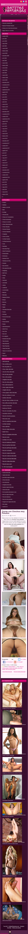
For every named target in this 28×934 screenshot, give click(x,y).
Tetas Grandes (5, 341)
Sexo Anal (4, 331)
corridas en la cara (7, 439)
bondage (4, 212)
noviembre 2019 (5, 84)
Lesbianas (4, 287)
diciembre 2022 (5, 55)
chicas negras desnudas (7, 387)
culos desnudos (5, 482)
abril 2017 (4, 160)
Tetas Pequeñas (5, 346)
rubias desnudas (6, 489)
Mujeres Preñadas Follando (8, 25)
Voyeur (3, 353)
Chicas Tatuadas (6, 226)
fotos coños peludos (7, 377)
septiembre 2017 (6, 148)
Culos (3, 243)
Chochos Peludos (6, 229)
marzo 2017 (5, 162)
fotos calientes (6, 426)
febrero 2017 (5, 165)
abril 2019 (4, 101)
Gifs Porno (4, 273)
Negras (4, 304)
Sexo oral (4, 333)
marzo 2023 (5, 48)
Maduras (4, 292)
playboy (4, 319)
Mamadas (4, 294)
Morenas (4, 302)
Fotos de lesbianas (6, 496)
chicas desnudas (6, 479)
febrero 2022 (5, 65)
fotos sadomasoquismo (7, 384)
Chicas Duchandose (6, 219)
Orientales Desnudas (6, 309)
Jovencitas (4, 282)
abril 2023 (4, 46)
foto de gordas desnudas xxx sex (9, 492)
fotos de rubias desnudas (8, 461)
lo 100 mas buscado (7, 467)
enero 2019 (4, 109)
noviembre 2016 (5, 172)
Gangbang (4, 270)
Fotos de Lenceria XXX (7, 23)
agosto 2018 (5, 121)
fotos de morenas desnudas (9, 458)
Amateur (4, 202)
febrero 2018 (5, 136)
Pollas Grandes (5, 321)
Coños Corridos (5, 236)
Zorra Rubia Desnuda (7, 671)
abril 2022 (4, 60)
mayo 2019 (4, 99)
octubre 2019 (5, 87)
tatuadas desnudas (6, 338)
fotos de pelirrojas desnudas (9, 448)
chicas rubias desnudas (7, 369)
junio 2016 (4, 184)
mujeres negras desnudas (8, 487)
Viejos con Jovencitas (7, 350)
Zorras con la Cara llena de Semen (9, 28)
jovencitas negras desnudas (8, 477)
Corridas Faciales (6, 239)
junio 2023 (4, 41)
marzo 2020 (5, 75)
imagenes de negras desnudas (9, 501)
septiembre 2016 (6, 177)
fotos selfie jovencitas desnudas (9, 403)
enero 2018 (4, 138)
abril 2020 (4, 72)
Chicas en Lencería (6, 221)
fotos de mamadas (7, 450)
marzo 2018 (5, 133)
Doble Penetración (6, 251)
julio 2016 (4, 182)
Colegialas (4, 234)
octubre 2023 (5, 36)
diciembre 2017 (5, 140)
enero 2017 (4, 167)
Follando (4, 263)
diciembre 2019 (5, 82)
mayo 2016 (4, 187)
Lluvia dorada (5, 290)
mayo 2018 (4, 128)
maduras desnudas (7, 405)
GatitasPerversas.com (14, 926)
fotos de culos (5, 437)
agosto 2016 (5, 179)
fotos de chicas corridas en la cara (10, 400)
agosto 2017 (5, 150)
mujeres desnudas (6, 472)
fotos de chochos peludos (8, 416)
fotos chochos (5, 265)
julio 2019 (4, 94)
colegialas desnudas (7, 379)
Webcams (4, 355)
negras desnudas (6, 475)
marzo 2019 (5, 104)
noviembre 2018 (5, 114)
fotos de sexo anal (7, 464)
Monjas (4, 299)
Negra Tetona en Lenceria (8, 30)
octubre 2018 (5, 116)
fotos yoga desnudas (6, 268)
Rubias (4, 324)
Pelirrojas (4, 314)
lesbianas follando (6, 408)
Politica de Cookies (16, 927)
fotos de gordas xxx (6, 366)
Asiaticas (4, 204)
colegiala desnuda (6, 390)
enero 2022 (4, 67)
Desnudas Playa (5, 248)
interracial (4, 280)
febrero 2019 (5, 106)
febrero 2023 (5, 50)
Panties (4, 312)
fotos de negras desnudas (8, 453)
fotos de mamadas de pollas (9, 411)
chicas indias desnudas (7, 224)
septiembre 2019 (6, 89)
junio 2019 (4, 97)
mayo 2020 (4, 70)
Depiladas (4, 246)
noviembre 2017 (5, 143)
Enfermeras (4, 256)
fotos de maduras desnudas (9, 456)
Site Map (9, 927)
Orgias (3, 307)
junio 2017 (4, 155)
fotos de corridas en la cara (8, 395)
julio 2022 (4, 58)
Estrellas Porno (5, 258)
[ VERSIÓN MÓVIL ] (4, 933)
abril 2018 (4, 131)
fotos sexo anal (6, 418)
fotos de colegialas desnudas (9, 434)
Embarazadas (5, 253)
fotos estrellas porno (7, 364)
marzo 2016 (5, 192)
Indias (3, 277)
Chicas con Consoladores (7, 217)
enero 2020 (4, 80)
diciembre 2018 (5, 111)
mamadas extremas (7, 413)
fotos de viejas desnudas (8, 429)
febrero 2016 (5, 194)
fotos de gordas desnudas (8, 445)
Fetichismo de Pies (6, 260)
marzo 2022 (5, 63)
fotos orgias (4, 504)
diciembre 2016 (5, 170)
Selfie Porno (5, 329)
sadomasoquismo (6, 326)
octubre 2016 (5, 174)
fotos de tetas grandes (7, 374)
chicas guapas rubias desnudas (9, 392)
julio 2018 (4, 123)
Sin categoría (5, 336)
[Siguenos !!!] (24, 2)
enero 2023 (4, 53)
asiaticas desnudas (6, 397)
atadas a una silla (6, 207)
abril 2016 (4, 189)
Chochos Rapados (6, 231)
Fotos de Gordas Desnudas (19, 671)
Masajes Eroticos (6, 297)
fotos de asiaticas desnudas (9, 421)
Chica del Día (5, 214)
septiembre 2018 (6, 119)
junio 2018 (4, 126)
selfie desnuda (5, 361)
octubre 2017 (5, 145)
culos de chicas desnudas (8, 371)
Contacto (22, 926)
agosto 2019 (5, 92)
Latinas (4, 285)
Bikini (3, 209)
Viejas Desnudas (6, 348)
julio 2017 (4, 153)
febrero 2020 (5, 77)
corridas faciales (6, 424)
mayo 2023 (4, 43)
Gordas (4, 275)
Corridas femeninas (6, 241)
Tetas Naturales (5, 343)
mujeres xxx (5, 506)
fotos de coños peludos (7, 382)
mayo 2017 (4, 157)
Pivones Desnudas (6, 316)
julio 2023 (4, 38)
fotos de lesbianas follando (9, 442)
